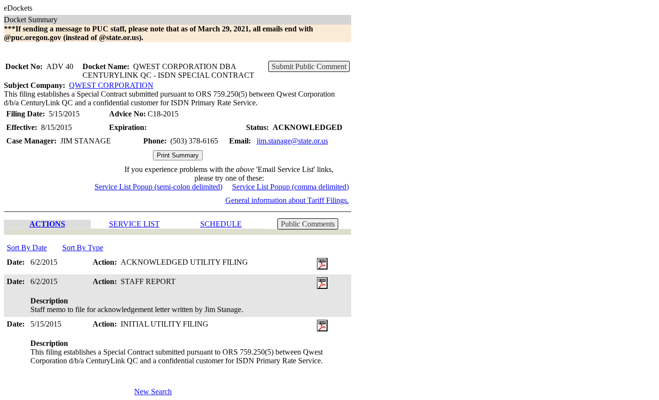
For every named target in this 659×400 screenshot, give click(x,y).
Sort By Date (27, 247)
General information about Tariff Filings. (287, 200)
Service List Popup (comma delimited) (290, 187)
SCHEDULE (221, 224)
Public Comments (308, 224)
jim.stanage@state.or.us (292, 141)
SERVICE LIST (134, 224)
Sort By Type (82, 247)
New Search (153, 391)
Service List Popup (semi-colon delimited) (158, 187)
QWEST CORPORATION (111, 85)
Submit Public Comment (309, 66)
